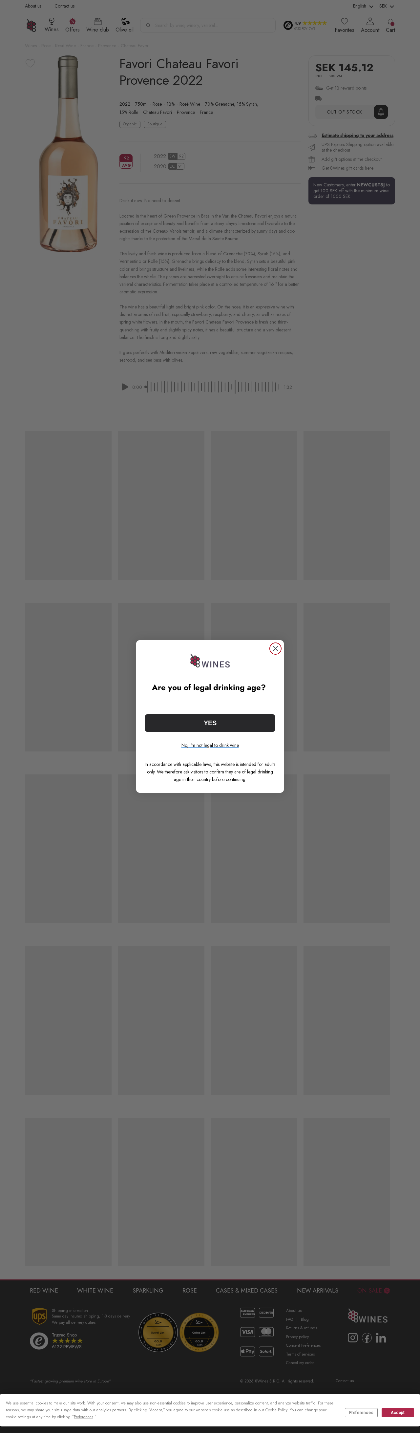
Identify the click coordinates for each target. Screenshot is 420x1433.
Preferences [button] (83, 1417)
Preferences (361, 1412)
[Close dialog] (275, 648)
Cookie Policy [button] (276, 1410)
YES (210, 723)
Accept (398, 1412)
